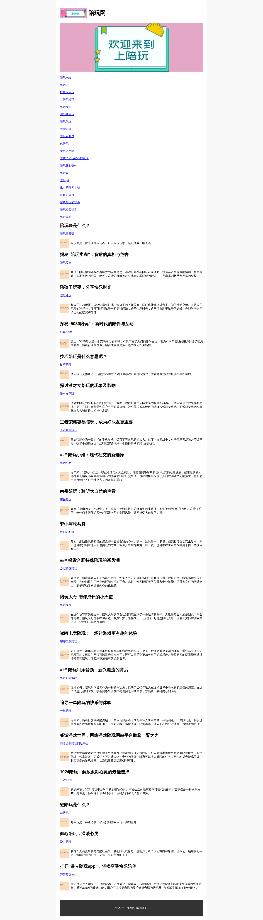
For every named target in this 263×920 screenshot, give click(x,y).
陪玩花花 (65, 217)
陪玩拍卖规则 (68, 209)
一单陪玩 (65, 710)
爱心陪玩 (65, 841)
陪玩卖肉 (65, 262)
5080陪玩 (66, 331)
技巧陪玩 (65, 364)
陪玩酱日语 (67, 233)
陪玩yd (64, 180)
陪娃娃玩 (65, 295)
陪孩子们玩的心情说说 (74, 158)
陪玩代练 (65, 121)
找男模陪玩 (67, 92)
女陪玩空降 (67, 150)
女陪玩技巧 (67, 99)
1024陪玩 (66, 779)
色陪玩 (64, 143)
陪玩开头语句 (68, 165)
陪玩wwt (65, 77)
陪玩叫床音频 (68, 677)
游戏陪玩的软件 (70, 202)
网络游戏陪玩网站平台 (74, 743)
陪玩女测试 (67, 136)
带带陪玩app (68, 874)
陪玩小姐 (65, 462)
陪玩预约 (65, 106)
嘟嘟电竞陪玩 (68, 641)
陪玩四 (64, 84)
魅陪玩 (64, 812)
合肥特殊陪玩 (68, 568)
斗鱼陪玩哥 (67, 194)
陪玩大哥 (65, 604)
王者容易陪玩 (68, 430)
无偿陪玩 (65, 128)
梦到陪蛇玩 (67, 531)
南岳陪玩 (65, 499)
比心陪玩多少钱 (70, 187)
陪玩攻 (64, 172)
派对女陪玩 (67, 393)
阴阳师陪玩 (67, 114)
